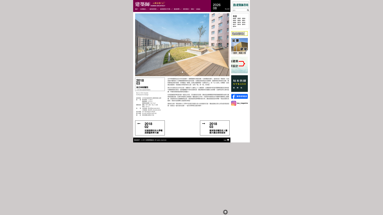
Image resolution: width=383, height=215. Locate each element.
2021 (243, 20)
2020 (234, 22)
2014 (234, 26)
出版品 (198, 9)
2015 (243, 24)
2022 (239, 20)
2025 (239, 18)
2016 (239, 24)
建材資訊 (186, 9)
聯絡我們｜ (137, 140)
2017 (234, 24)
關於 (136, 9)
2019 (239, 22)
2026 (234, 18)
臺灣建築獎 (153, 9)
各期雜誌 (143, 9)
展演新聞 (177, 9)
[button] (182, 44)
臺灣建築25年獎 (165, 9)
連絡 (192, 9)
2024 (243, 18)
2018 (243, 22)
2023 (234, 20)
